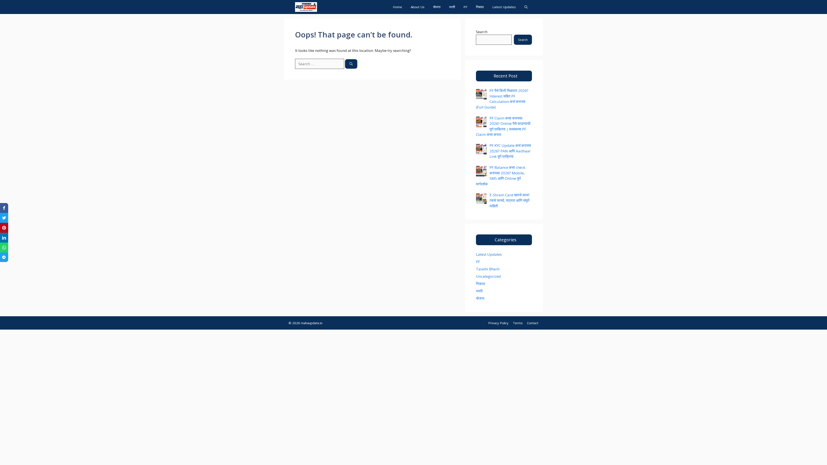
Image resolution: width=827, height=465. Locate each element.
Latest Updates (504, 7)
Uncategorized (488, 276)
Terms (518, 323)
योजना (436, 7)
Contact (532, 323)
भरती (452, 7)
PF (465, 7)
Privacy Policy (498, 323)
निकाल (480, 7)
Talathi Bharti (488, 269)
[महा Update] (306, 7)
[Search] (351, 64)
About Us (417, 7)
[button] (526, 7)
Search (481, 31)
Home (397, 7)
